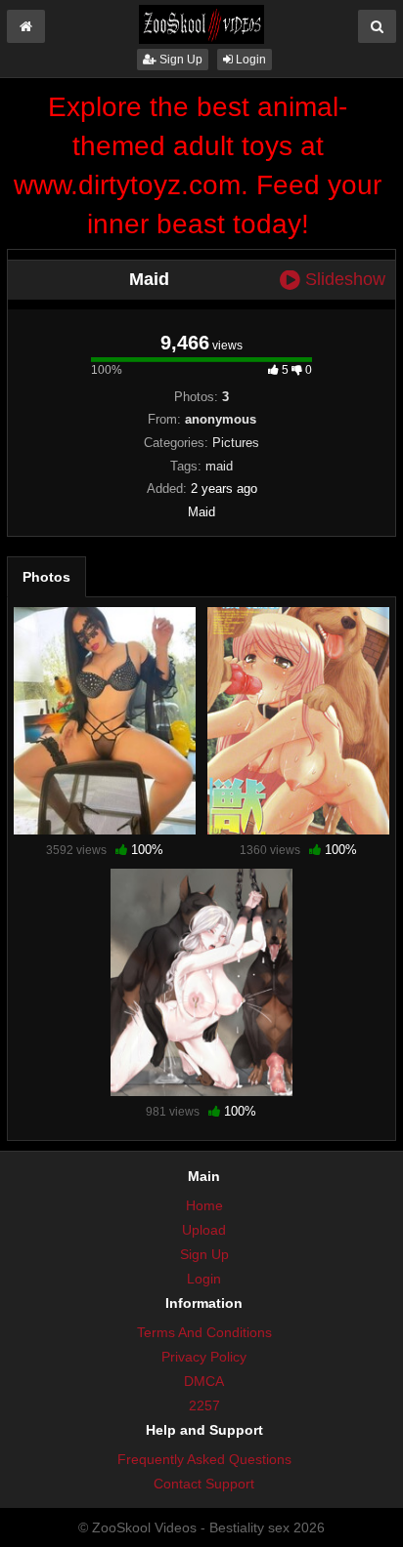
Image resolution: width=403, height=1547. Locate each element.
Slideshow (342, 279)
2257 (204, 1405)
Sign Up (179, 59)
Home (204, 1205)
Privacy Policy (203, 1356)
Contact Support (204, 1483)
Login (249, 59)
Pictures (235, 442)
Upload (204, 1230)
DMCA (204, 1381)
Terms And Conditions (204, 1332)
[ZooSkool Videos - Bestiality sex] (201, 23)
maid (219, 466)
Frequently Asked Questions (204, 1459)
